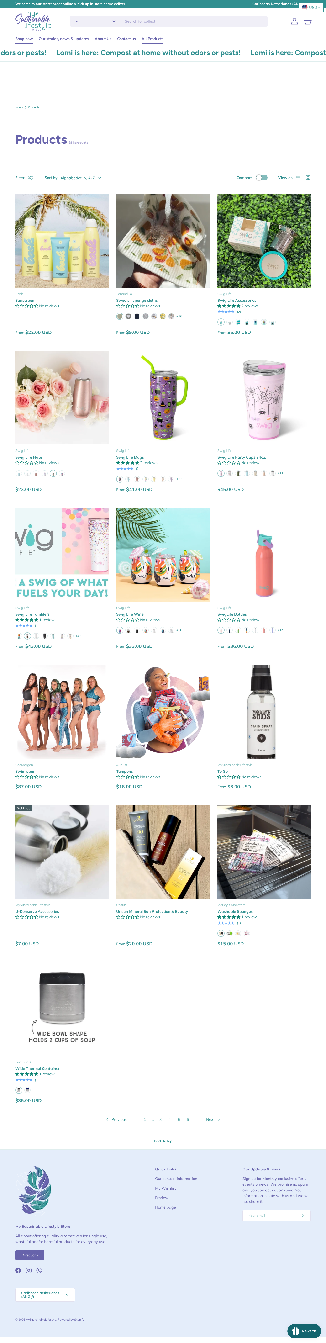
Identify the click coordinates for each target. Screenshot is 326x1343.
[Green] (229, 933)
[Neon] (264, 322)
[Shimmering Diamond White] (27, 473)
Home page (165, 1207)
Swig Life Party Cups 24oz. (241, 457)
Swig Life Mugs (130, 457)
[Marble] (171, 630)
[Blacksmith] (45, 636)
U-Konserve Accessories (37, 911)
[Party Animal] (62, 473)
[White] (238, 933)
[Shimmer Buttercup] (154, 479)
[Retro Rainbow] (247, 630)
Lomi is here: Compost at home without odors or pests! (128, 52)
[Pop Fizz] (229, 473)
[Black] (247, 322)
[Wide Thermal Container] (62, 1009)
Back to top (163, 1141)
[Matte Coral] (264, 630)
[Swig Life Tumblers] (62, 555)
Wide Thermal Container (37, 1068)
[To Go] (264, 711)
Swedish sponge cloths (137, 300)
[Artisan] (128, 630)
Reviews (162, 1197)
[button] (308, 21)
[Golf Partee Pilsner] (272, 473)
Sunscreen (24, 300)
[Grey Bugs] (145, 316)
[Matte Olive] (238, 473)
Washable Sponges (235, 911)
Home (19, 107)
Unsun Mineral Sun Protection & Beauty (152, 911)
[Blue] (255, 322)
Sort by (51, 177)
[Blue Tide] (229, 630)
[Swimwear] (62, 711)
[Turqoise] (238, 322)
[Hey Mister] (62, 636)
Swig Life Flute (28, 457)
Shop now (24, 39)
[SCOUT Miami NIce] (53, 636)
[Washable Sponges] (264, 852)
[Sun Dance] (19, 636)
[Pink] (247, 933)
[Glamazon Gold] (255, 473)
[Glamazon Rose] (264, 473)
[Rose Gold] (36, 473)
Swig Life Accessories (236, 300)
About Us (103, 39)
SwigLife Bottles (232, 614)
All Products (152, 39)
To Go (222, 771)
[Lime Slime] (238, 630)
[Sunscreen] (62, 240)
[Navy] (27, 1090)
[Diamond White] (255, 630)
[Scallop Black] (137, 316)
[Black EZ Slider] (272, 322)
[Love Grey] (128, 316)
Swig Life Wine (130, 614)
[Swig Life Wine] (163, 555)
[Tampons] (163, 711)
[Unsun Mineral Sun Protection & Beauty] (163, 852)
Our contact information (176, 1178)
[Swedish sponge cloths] (163, 240)
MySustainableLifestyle (41, 1319)
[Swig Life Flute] (62, 397)
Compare (245, 177)
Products (34, 107)
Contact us (126, 39)
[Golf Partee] (36, 636)
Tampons (124, 771)
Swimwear (25, 771)
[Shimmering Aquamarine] (19, 473)
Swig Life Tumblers (32, 614)
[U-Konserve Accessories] (62, 852)
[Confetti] (45, 473)
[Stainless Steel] (229, 322)
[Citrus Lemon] (163, 316)
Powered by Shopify (71, 1319)
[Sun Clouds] (171, 316)
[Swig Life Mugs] (163, 397)
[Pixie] (171, 479)
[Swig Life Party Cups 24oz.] (264, 397)
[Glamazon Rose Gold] (163, 479)
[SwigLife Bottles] (264, 555)
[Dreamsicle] (145, 630)
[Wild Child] (145, 479)
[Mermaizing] (163, 630)
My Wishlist (165, 1188)
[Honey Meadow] (70, 636)
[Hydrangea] (272, 630)
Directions (30, 1255)
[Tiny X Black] (154, 316)
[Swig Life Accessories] (264, 240)
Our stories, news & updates (64, 39)
